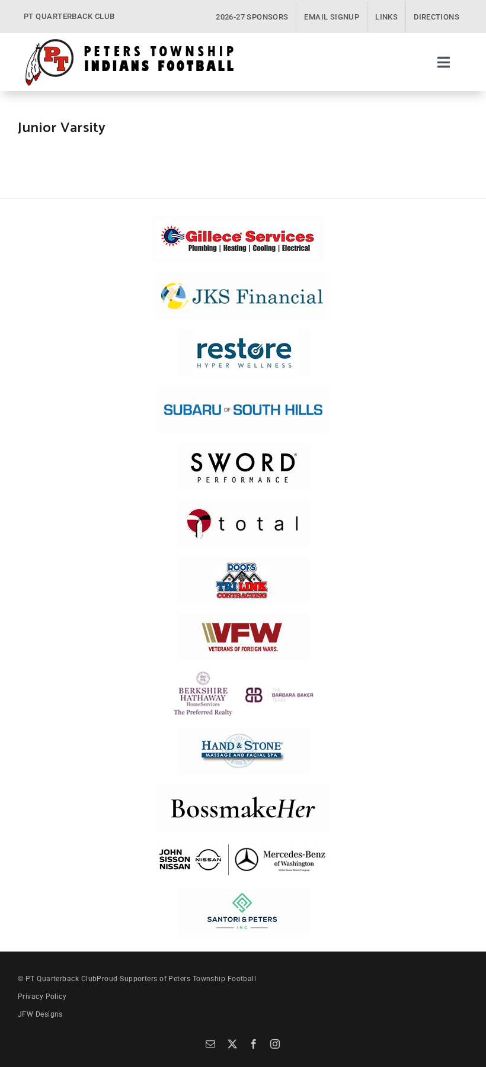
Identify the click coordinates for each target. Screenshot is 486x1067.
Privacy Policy (42, 996)
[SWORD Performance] (243, 448)
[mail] (210, 1044)
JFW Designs (40, 1014)
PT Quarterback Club (61, 979)
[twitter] (232, 1044)
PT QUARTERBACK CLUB (69, 16)
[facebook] (253, 1044)
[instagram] (275, 1044)
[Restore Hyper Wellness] (244, 334)
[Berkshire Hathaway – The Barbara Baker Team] (243, 675)
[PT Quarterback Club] (129, 42)
